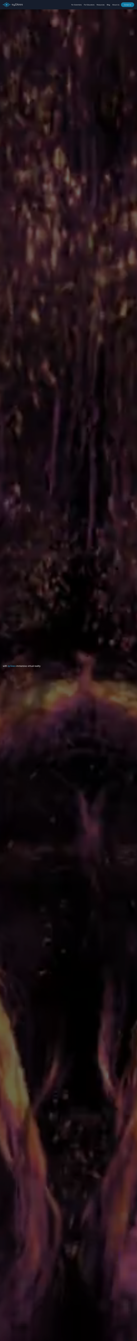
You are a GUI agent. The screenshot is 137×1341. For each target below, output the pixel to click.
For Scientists (76, 5)
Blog (108, 5)
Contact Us (127, 5)
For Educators (89, 5)
